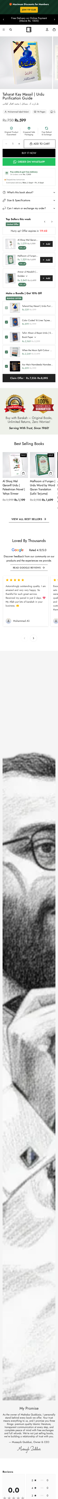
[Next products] (51, 221)
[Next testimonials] (33, 638)
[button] (41, 1480)
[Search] (10, 29)
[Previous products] (44, 221)
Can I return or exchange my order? (26, 208)
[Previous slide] (3, 19)
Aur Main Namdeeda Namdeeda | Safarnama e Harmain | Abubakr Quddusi (37, 364)
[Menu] (3, 29)
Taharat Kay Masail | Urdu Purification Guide (37, 306)
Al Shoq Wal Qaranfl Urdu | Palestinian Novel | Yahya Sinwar (28, 239)
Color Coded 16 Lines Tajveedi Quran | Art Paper (37, 320)
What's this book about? (20, 192)
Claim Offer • (29, 378)
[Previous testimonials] (24, 638)
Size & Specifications (18, 200)
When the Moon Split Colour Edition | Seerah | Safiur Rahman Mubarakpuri (37, 350)
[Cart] (54, 29)
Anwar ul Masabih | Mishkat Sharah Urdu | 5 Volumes (28, 271)
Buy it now (29, 153)
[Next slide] (54, 19)
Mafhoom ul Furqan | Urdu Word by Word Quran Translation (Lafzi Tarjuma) (28, 255)
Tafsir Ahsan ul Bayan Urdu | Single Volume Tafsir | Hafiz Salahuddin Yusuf (37, 332)
